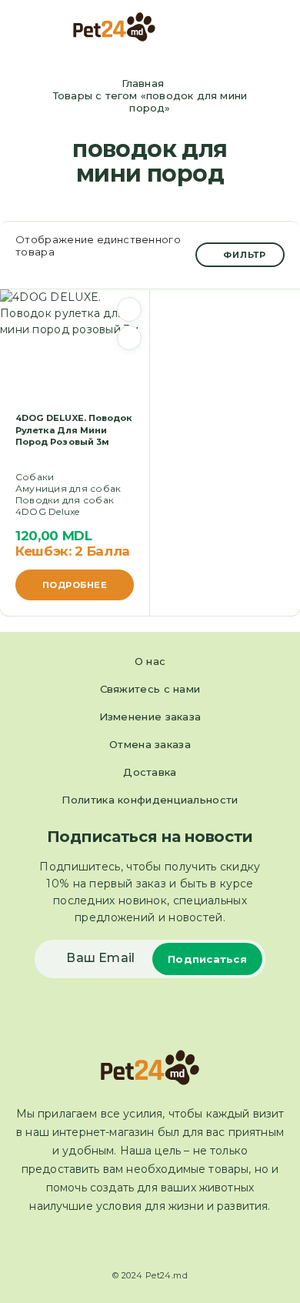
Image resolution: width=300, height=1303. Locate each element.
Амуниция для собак (68, 488)
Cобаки (34, 477)
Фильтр (244, 254)
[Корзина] (278, 28)
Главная (143, 83)
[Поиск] (253, 29)
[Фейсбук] (136, 1242)
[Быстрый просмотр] (129, 338)
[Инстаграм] (164, 1242)
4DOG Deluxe (47, 511)
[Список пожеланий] (129, 309)
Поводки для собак (64, 500)
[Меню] (33, 27)
